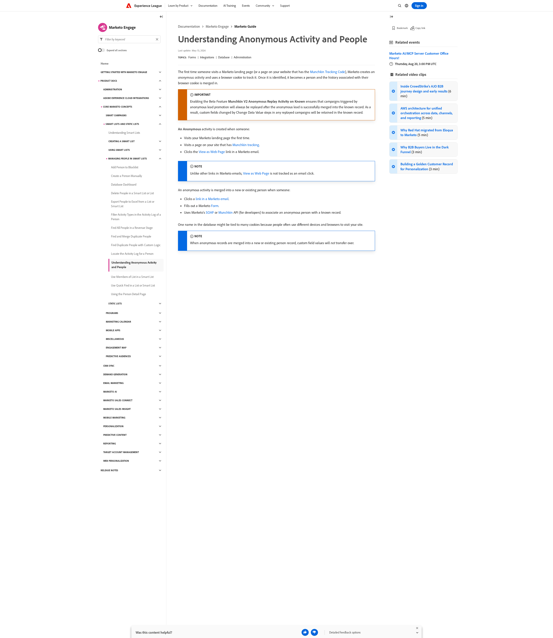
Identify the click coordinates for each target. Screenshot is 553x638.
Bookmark (402, 28)
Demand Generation (115, 374)
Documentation (189, 26)
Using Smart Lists (119, 149)
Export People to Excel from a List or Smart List (132, 204)
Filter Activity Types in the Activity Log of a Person (136, 217)
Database (224, 57)
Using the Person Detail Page (128, 294)
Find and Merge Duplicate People (131, 236)
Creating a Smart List (121, 141)
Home (104, 63)
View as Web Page (212, 152)
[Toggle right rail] (391, 16)
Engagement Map (116, 347)
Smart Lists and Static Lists (122, 124)
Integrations (207, 57)
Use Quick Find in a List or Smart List (133, 285)
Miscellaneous (115, 338)
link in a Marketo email (212, 199)
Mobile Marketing (114, 417)
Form (214, 206)
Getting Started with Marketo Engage (124, 72)
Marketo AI (110, 391)
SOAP (210, 212)
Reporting (109, 443)
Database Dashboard (123, 184)
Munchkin (225, 212)
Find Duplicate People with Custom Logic (135, 245)
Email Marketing (113, 383)
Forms (192, 57)
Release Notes (109, 470)
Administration (242, 57)
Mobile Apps (113, 330)
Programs (112, 313)
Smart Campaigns (116, 115)
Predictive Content (115, 434)
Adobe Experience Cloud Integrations (126, 98)
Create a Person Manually (126, 176)
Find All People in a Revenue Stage (132, 228)
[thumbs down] (314, 632)
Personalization (113, 426)
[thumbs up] (305, 632)
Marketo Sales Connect (117, 400)
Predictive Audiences (118, 356)
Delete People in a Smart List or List (132, 193)
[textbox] (129, 39)
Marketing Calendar (118, 321)
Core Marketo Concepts (117, 106)
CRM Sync (108, 365)
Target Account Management (121, 452)
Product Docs (108, 80)
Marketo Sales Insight (117, 408)
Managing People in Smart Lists (127, 158)
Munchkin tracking (245, 145)
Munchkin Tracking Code (327, 72)
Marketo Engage (217, 26)
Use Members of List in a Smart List (132, 277)
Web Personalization (116, 460)
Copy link (420, 28)
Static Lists (115, 303)
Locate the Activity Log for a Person (132, 254)
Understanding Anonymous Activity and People (134, 265)
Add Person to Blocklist (124, 167)
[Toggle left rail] (161, 16)
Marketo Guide (245, 26)
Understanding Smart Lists (124, 133)
